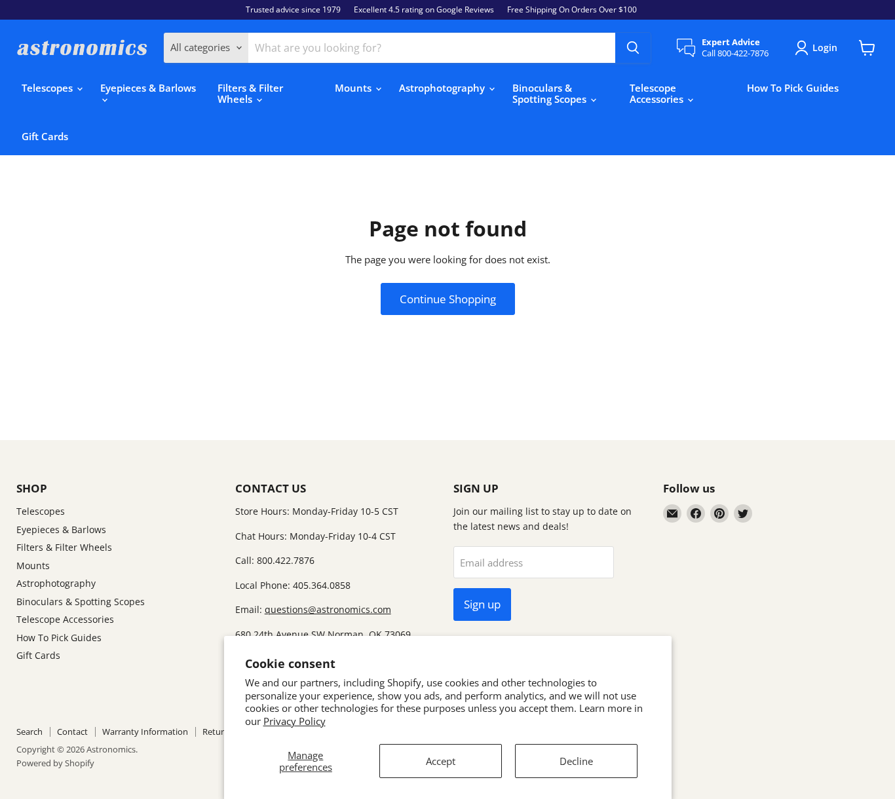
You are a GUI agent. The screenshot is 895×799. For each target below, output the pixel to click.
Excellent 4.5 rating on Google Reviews (424, 9)
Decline (576, 761)
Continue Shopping (448, 299)
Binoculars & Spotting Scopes (550, 93)
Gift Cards (45, 136)
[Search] (633, 48)
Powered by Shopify (55, 763)
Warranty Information (145, 731)
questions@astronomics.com (328, 609)
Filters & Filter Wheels (250, 93)
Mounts (354, 87)
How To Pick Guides (793, 87)
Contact (72, 731)
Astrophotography (443, 87)
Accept (440, 761)
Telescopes (48, 87)
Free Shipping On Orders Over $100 (572, 9)
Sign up (482, 604)
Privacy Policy (294, 721)
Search (29, 731)
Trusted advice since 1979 (293, 9)
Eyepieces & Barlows (148, 87)
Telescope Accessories (658, 93)
